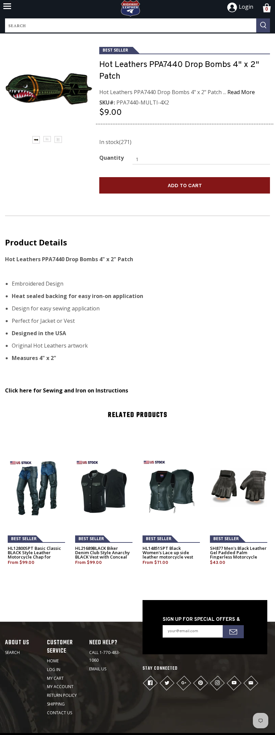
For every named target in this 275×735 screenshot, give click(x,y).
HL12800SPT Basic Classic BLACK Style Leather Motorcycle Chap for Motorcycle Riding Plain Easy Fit (34, 557)
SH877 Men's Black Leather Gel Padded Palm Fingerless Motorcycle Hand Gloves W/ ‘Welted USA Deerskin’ (238, 557)
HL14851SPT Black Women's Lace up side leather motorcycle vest (168, 552)
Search (12, 652)
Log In (53, 669)
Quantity (111, 157)
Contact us (59, 713)
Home (53, 661)
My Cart (55, 678)
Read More (241, 92)
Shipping (56, 704)
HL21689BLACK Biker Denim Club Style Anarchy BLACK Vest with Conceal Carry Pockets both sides (102, 555)
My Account (60, 686)
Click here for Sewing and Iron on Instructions (66, 390)
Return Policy (62, 695)
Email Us (97, 669)
